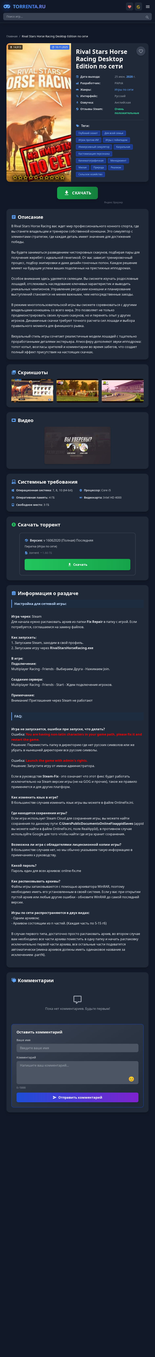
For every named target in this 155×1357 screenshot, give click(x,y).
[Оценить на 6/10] (41, 177)
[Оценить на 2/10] (20, 177)
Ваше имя (23, 1040)
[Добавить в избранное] (140, 51)
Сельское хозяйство (90, 174)
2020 (129, 77)
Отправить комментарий (80, 1097)
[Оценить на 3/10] (25, 177)
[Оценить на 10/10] (62, 177)
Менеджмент (118, 160)
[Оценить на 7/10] (46, 177)
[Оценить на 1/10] (15, 177)
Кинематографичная (91, 160)
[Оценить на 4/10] (30, 177)
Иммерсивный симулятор (94, 147)
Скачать (80, 564)
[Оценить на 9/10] (57, 177)
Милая (83, 167)
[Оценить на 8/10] (51, 177)
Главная (12, 36)
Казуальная (123, 147)
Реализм (116, 167)
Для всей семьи (114, 133)
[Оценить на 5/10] (36, 177)
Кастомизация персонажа (94, 153)
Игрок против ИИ (89, 140)
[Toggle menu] (148, 6)
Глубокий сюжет (88, 133)
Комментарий (26, 1057)
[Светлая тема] (138, 6)
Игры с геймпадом (116, 140)
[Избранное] (129, 6)
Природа (98, 167)
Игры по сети (124, 89)
